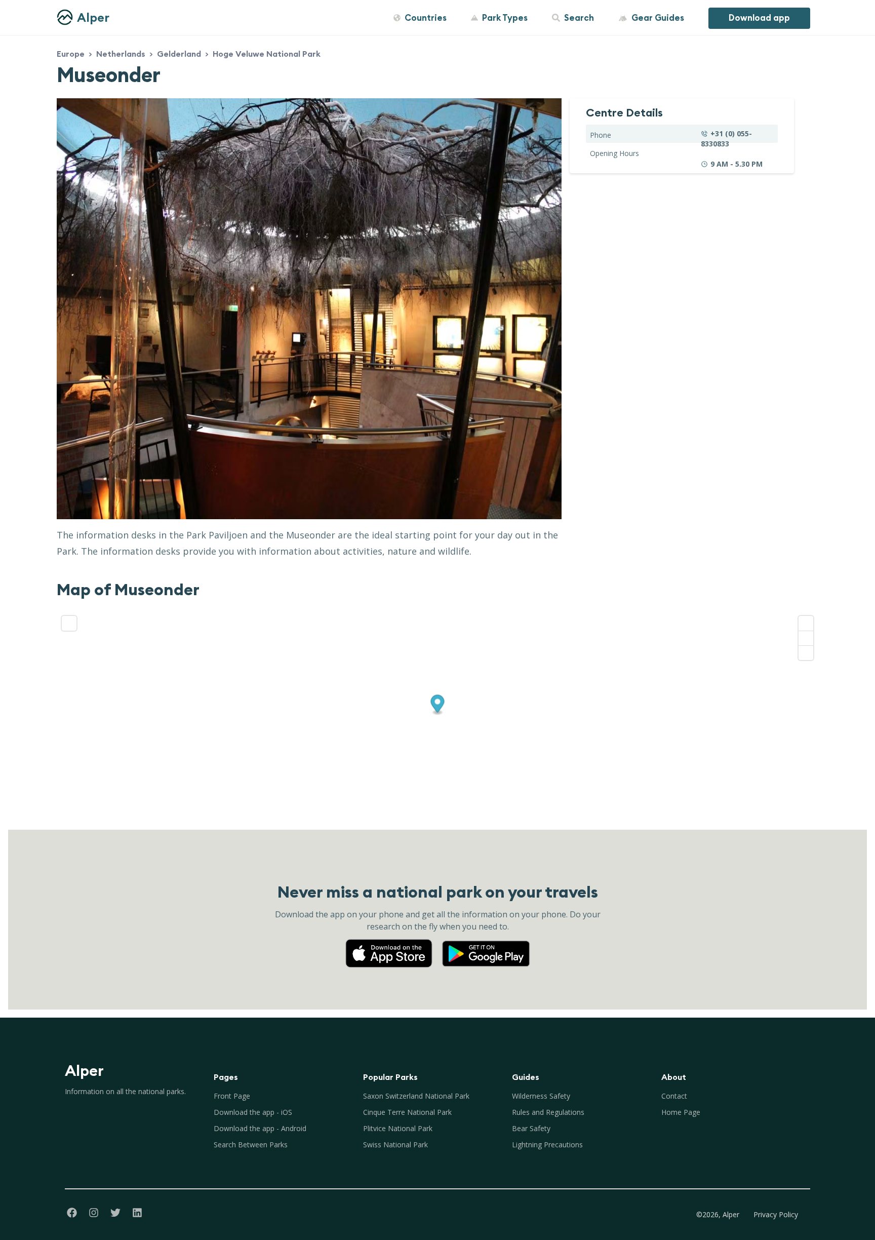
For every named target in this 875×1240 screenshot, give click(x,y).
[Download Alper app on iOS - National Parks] (393, 943)
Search (579, 17)
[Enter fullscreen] (69, 623)
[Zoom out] (806, 638)
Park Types (505, 17)
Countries (426, 17)
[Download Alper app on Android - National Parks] (486, 943)
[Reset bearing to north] (806, 652)
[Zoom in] (806, 623)
